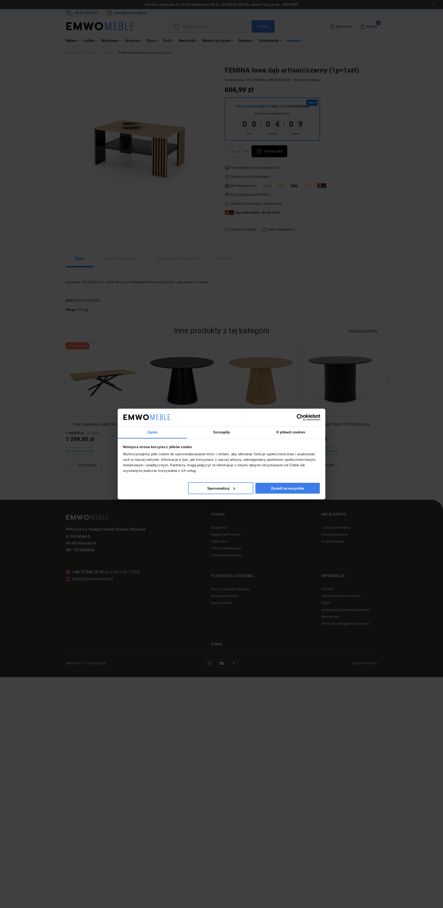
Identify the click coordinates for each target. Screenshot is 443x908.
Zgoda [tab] (152, 432)
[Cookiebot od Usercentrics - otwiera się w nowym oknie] (300, 417)
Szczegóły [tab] (221, 432)
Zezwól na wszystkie (287, 488)
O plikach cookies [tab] (290, 432)
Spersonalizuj (218, 488)
